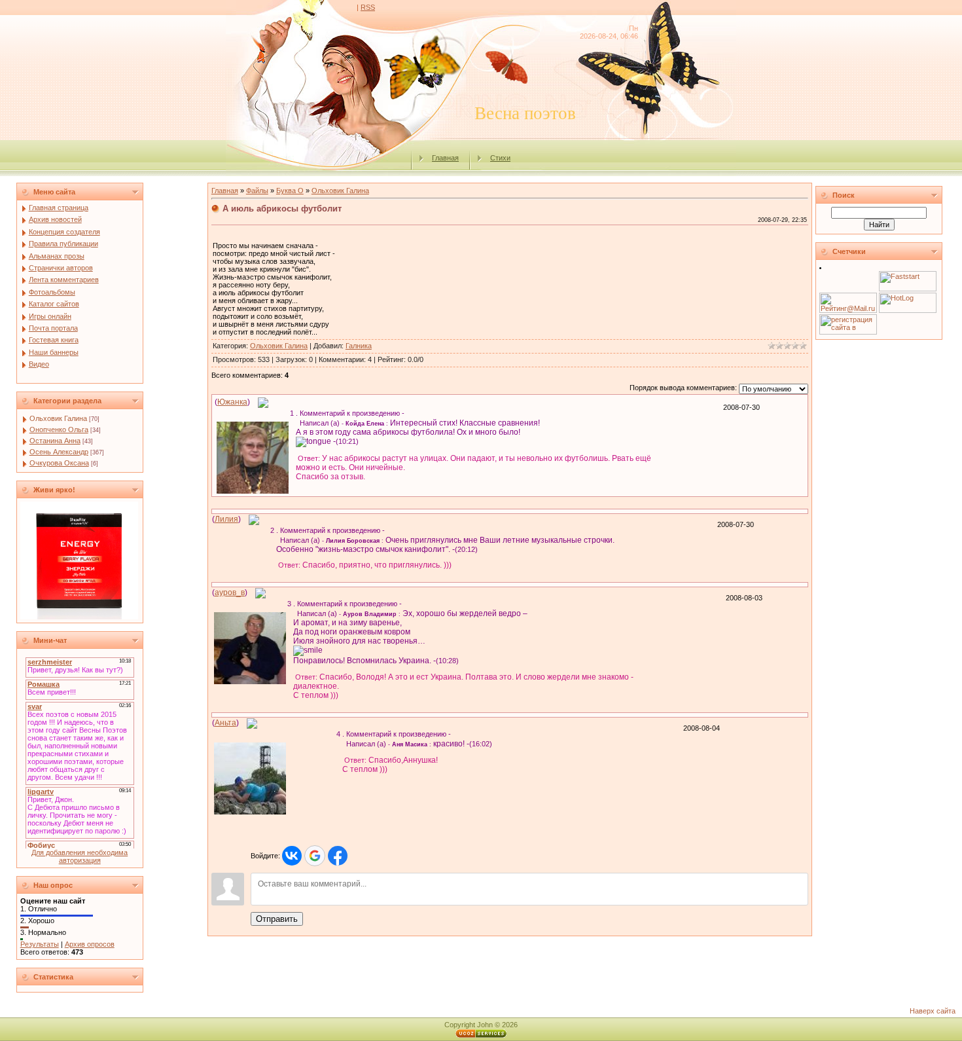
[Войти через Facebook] (337, 856)
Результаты (39, 944)
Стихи (500, 158)
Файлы (257, 190)
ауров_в (230, 592)
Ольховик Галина (58, 418)
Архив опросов (90, 944)
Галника (359, 346)
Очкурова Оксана (59, 463)
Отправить (277, 919)
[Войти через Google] (314, 855)
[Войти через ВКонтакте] (292, 856)
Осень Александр (58, 452)
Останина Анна (54, 441)
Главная (445, 158)
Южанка (232, 402)
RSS (368, 7)
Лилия (226, 519)
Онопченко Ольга (58, 429)
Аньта (225, 722)
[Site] (263, 402)
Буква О (290, 190)
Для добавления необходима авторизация (79, 856)
